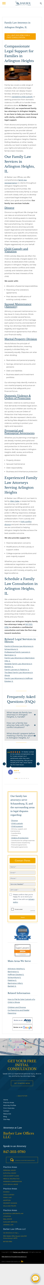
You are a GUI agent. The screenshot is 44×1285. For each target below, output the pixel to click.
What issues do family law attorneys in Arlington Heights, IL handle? (19, 714)
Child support (17, 826)
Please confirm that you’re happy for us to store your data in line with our (23, 898)
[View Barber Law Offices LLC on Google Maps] (22, 1047)
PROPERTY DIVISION (10, 1203)
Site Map (6, 1119)
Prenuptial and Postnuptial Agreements (19, 432)
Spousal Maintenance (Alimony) (17, 305)
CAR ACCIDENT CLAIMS (11, 1176)
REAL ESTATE (7, 1219)
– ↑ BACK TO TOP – (22, 1096)
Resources (7, 1114)
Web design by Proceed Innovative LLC (14, 1256)
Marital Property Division (20, 339)
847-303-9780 (7, 1241)
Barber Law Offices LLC (20, 1252)
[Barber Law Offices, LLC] (23, 3)
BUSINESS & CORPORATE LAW (13, 1213)
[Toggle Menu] (4, 3)
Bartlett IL (12, 986)
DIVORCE (6, 1192)
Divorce (9, 207)
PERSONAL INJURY (9, 1170)
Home (5, 1100)
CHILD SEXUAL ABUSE (10, 1184)
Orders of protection (20, 838)
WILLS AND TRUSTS (9, 1206)
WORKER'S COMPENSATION (12, 1181)
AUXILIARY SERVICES (10, 1222)
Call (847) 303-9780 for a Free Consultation (18, 36)
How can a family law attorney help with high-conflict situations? (18, 725)
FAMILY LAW (7, 1197)
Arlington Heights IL (16, 969)
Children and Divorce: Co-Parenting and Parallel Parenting (18, 1010)
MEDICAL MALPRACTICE (11, 1179)
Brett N (16, 770)
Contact (6, 1111)
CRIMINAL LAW (8, 1225)
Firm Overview (8, 1108)
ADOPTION (7, 1200)
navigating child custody (22, 97)
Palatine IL (12, 980)
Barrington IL (13, 972)
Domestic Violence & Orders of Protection (17, 397)
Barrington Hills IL (15, 983)
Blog (5, 1117)
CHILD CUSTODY (8, 1194)
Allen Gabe (14, 501)
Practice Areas (8, 1102)
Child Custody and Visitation (16, 250)
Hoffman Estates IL (16, 974)
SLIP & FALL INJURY (9, 1173)
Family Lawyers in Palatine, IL (16, 670)
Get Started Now (22, 1083)
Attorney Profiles (9, 1105)
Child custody (17, 823)
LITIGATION (7, 1216)
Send (22, 917)
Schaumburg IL (14, 977)
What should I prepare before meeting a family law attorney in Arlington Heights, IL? (21, 735)
